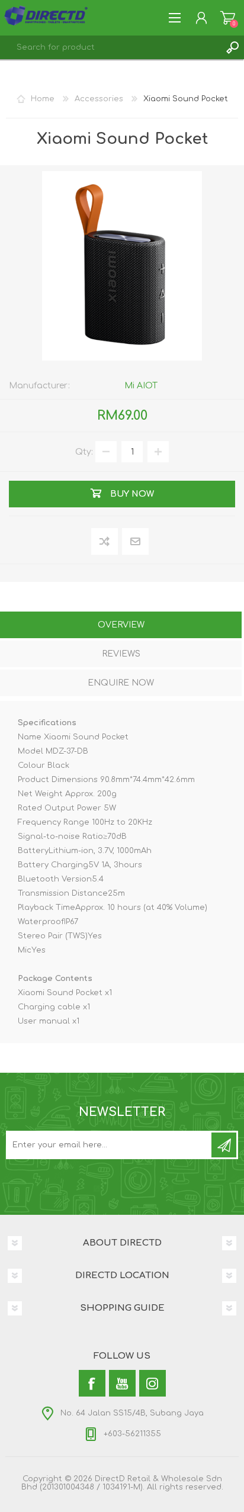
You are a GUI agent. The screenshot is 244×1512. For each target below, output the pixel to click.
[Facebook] (92, 1383)
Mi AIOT (141, 385)
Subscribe (223, 1145)
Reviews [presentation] (121, 653)
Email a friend (135, 542)
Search (232, 47)
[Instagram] (152, 1383)
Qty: (84, 452)
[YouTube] (122, 1383)
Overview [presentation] (121, 624)
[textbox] (110, 47)
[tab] (121, 626)
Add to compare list (105, 542)
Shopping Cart (227, 18)
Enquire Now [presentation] (121, 682)
